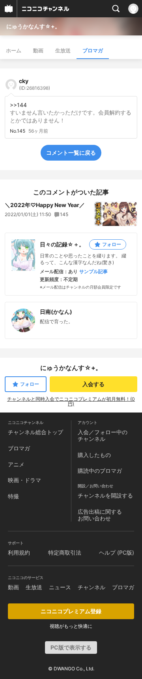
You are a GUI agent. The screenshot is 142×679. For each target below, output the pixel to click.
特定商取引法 (64, 552)
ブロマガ (92, 50)
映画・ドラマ (24, 480)
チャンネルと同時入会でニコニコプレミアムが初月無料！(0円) (71, 401)
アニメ (16, 464)
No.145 (17, 131)
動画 (38, 50)
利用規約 (19, 552)
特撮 (13, 496)
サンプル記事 (93, 271)
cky (34, 84)
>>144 (18, 105)
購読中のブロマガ (100, 470)
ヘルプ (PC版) (116, 552)
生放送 (63, 50)
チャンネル (91, 587)
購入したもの (94, 454)
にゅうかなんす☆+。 (33, 26)
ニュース (60, 587)
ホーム (13, 50)
